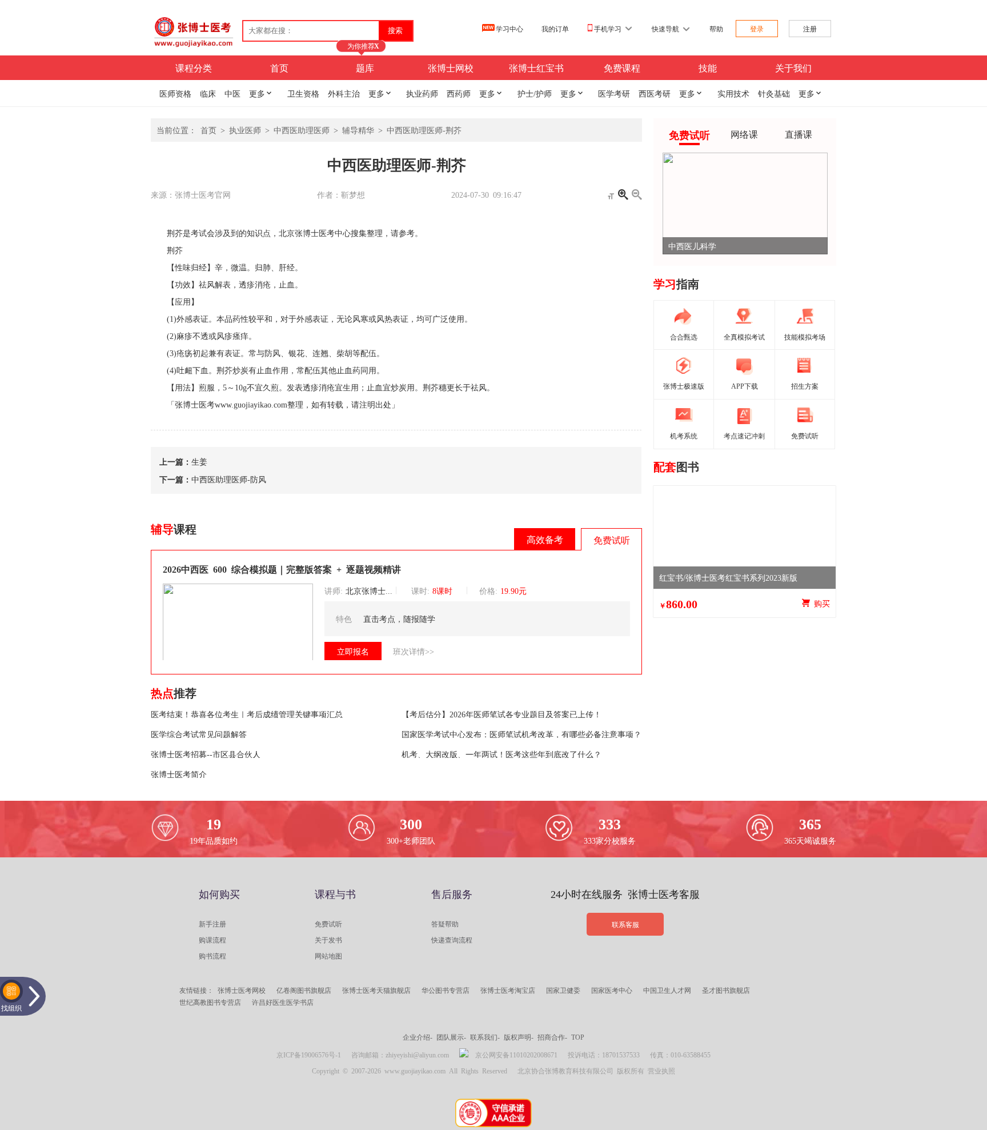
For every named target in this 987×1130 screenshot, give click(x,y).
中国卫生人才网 (667, 990)
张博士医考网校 (242, 990)
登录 (757, 28)
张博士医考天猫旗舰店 (376, 990)
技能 (708, 67)
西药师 (459, 93)
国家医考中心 (611, 990)
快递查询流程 (451, 939)
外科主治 (344, 93)
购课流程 (212, 939)
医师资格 (175, 93)
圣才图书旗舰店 (726, 990)
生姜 (199, 461)
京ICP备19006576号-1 (308, 1054)
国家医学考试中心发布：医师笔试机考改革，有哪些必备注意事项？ (521, 734)
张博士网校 (451, 67)
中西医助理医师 (302, 130)
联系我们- (485, 1036)
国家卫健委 (563, 990)
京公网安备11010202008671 (516, 1054)
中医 (232, 93)
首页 (279, 67)
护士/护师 (534, 93)
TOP (577, 1036)
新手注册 (212, 923)
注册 (810, 28)
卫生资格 (303, 93)
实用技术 (733, 93)
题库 (365, 67)
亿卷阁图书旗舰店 (303, 990)
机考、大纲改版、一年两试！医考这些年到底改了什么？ (501, 754)
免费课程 (622, 67)
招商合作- (552, 1036)
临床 (208, 93)
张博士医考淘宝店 (507, 990)
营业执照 (661, 1070)
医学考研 (614, 93)
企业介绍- (417, 1036)
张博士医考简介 (179, 774)
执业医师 (245, 130)
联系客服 (625, 924)
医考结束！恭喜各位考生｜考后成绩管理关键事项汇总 (247, 714)
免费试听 (328, 923)
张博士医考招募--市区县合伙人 (205, 754)
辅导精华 (358, 130)
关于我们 (793, 67)
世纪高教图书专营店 (210, 1002)
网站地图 (328, 955)
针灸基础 (774, 93)
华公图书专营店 (446, 990)
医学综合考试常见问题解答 (199, 734)
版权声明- (518, 1036)
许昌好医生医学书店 (283, 1002)
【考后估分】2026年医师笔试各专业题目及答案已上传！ (501, 714)
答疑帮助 (445, 923)
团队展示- (451, 1036)
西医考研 (655, 93)
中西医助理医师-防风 (228, 479)
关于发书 (328, 939)
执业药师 (422, 93)
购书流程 (212, 955)
